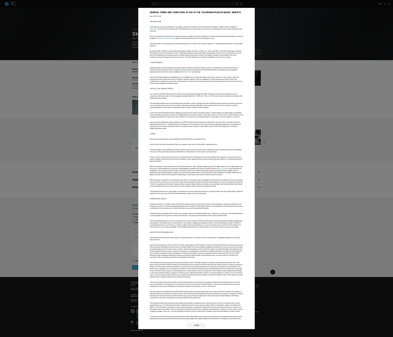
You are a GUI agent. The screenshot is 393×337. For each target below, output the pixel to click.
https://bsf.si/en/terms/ (165, 38)
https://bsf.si (154, 29)
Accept (196, 325)
